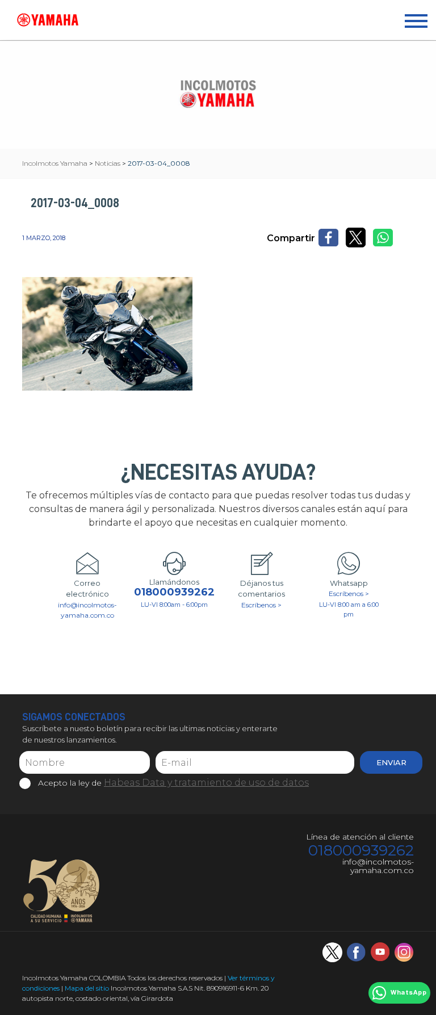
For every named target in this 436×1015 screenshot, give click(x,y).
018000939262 (174, 592)
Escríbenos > (261, 605)
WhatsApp (408, 993)
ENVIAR (391, 762)
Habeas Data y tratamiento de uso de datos (206, 782)
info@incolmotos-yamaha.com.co (87, 610)
